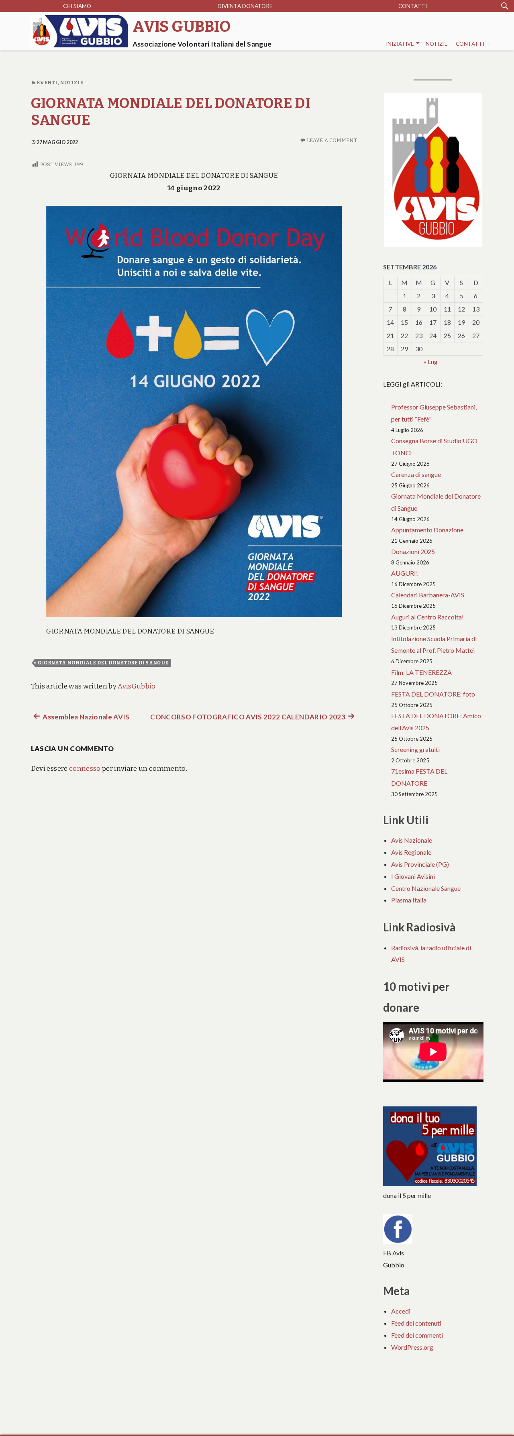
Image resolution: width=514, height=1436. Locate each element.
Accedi (400, 1311)
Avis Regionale (411, 852)
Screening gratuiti (415, 749)
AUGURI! (404, 573)
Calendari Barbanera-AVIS (427, 595)
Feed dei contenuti (416, 1323)
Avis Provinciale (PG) (420, 864)
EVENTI (47, 82)
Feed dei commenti (417, 1335)
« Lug (431, 361)
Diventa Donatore (245, 6)
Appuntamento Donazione (427, 530)
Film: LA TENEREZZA (421, 672)
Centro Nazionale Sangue (426, 888)
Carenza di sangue (416, 474)
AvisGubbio (136, 686)
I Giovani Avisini (413, 876)
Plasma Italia (408, 900)
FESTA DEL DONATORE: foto (433, 694)
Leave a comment (332, 140)
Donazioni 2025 (413, 551)
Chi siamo (77, 6)
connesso (85, 768)
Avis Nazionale (411, 840)
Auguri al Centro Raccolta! (427, 617)
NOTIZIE (436, 44)
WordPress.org (412, 1347)
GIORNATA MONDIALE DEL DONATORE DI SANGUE (103, 663)
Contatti (412, 6)
